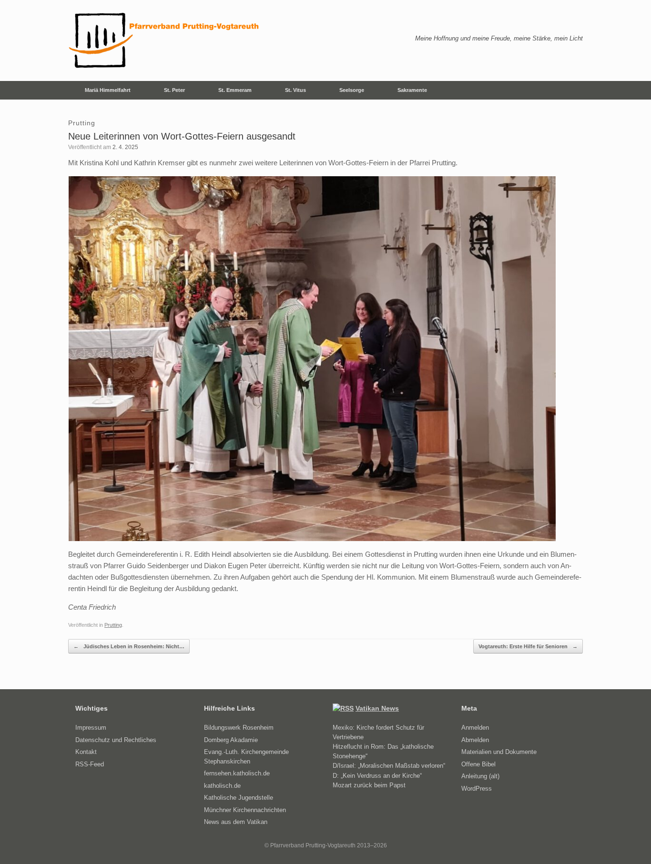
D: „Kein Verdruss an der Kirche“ (377, 775)
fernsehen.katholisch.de (237, 773)
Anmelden (475, 727)
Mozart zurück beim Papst (369, 785)
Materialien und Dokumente (499, 751)
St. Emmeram (235, 90)
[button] (569, 90)
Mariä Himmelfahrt (108, 90)
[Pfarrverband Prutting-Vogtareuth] (164, 40)
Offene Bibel (478, 764)
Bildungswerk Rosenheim (239, 727)
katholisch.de (222, 785)
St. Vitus (295, 90)
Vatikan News (377, 708)
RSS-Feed (89, 764)
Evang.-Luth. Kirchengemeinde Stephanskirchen (246, 756)
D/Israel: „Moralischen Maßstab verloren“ (389, 765)
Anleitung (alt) (480, 776)
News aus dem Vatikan (235, 821)
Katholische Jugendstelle (238, 797)
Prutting (113, 625)
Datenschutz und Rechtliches (115, 739)
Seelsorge (351, 90)
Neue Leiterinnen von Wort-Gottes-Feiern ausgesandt (181, 136)
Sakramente (412, 90)
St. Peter (174, 90)
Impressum (90, 727)
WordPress (476, 788)
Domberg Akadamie (231, 739)
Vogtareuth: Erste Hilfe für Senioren (528, 646)
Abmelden (475, 739)
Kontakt (86, 751)
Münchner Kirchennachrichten (245, 810)
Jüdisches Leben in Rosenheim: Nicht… (128, 646)
